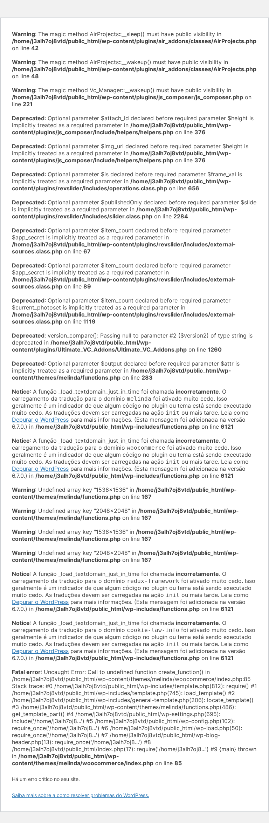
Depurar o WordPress (40, 419)
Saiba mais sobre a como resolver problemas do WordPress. (80, 795)
